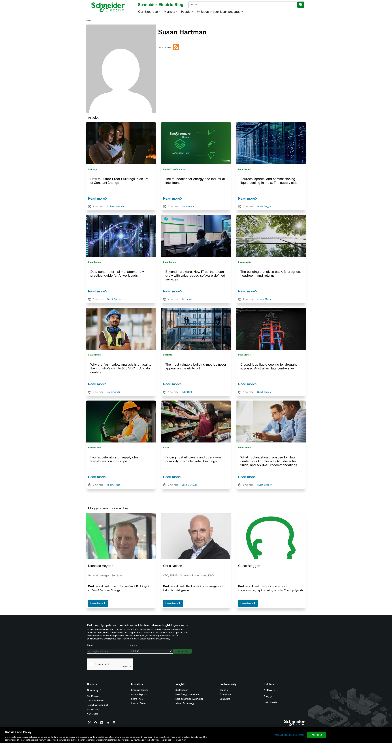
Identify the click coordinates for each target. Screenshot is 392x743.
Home (88, 21)
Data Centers (244, 169)
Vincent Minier (264, 299)
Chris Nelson (188, 206)
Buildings (92, 169)
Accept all (317, 735)
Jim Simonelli (113, 392)
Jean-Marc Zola (190, 485)
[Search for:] (243, 5)
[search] (300, 5)
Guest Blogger (264, 206)
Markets (169, 11)
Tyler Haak (187, 392)
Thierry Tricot (113, 485)
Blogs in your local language (220, 11)
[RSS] (176, 49)
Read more (96, 198)
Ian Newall (187, 299)
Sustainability (245, 262)
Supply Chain (94, 447)
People (185, 11)
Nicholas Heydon (115, 206)
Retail (166, 447)
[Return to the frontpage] (108, 7)
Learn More (96, 603)
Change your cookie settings (289, 735)
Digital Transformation (174, 169)
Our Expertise (148, 11)
